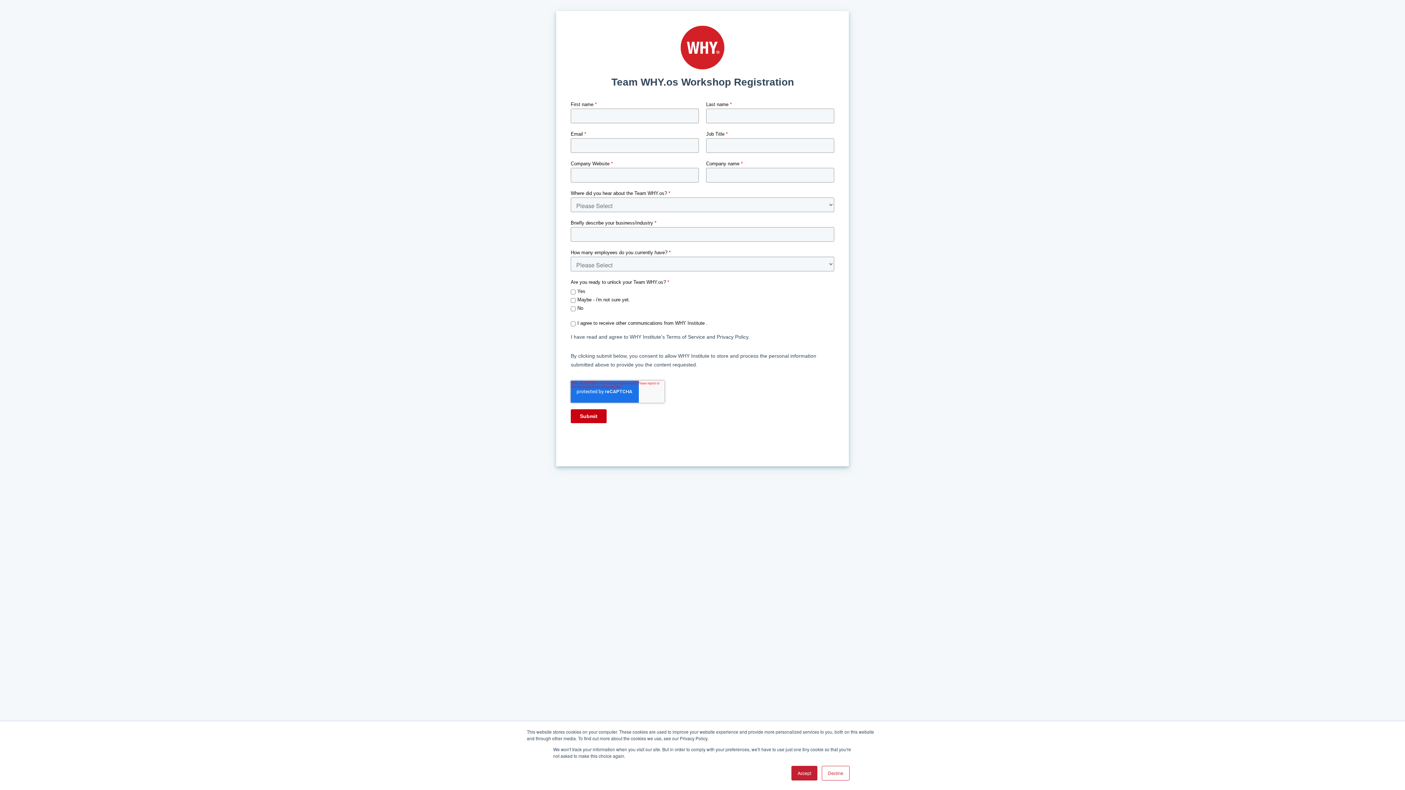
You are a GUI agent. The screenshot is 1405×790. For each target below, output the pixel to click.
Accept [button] (804, 773)
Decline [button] (835, 773)
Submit (588, 416)
